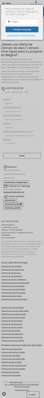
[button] (4, 394)
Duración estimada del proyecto (18, 131)
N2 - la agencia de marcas (15, 384)
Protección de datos (22, 387)
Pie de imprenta (32, 384)
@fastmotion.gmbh (12, 208)
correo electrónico (11, 107)
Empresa (7, 123)
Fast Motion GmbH (16, 382)
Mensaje (7, 140)
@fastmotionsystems (12, 204)
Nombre (7, 99)
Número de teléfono (12, 115)
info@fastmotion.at (22, 390)
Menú (8, 3)
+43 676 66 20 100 (14, 88)
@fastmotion (9, 200)
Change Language (22, 29)
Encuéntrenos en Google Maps (16, 182)
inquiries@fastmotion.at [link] (13, 192)
